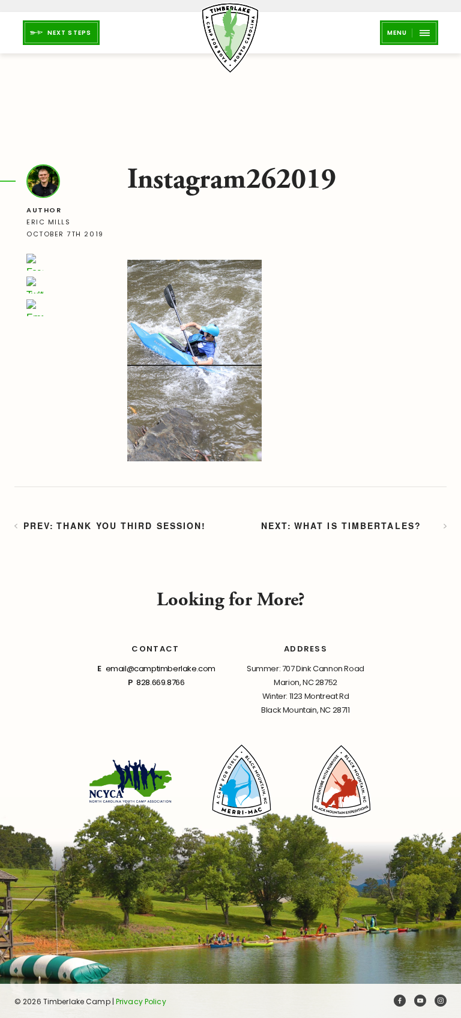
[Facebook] (34, 262)
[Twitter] (34, 285)
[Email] (34, 307)
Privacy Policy (141, 1001)
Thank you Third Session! (131, 525)
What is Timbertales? (357, 525)
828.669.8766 (160, 682)
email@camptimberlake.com (160, 668)
